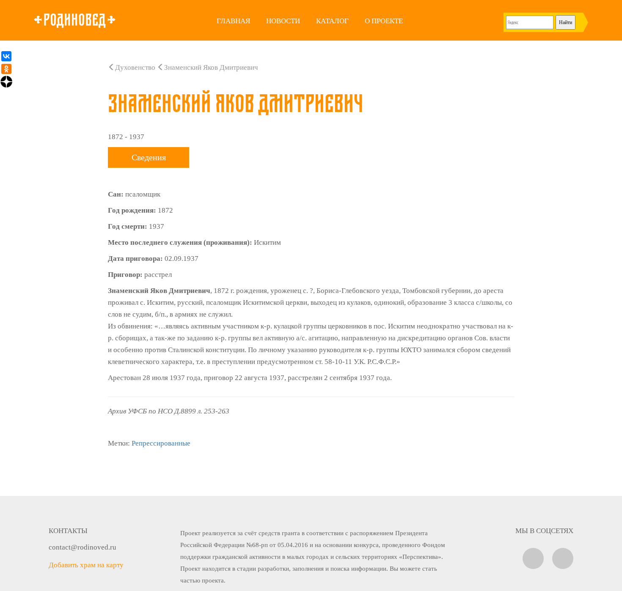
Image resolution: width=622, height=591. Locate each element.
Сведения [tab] (149, 157)
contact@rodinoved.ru (82, 547)
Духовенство (135, 67)
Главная (233, 21)
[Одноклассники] (6, 69)
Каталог (332, 21)
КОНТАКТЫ (68, 530)
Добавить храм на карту (86, 565)
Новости (283, 21)
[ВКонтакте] (6, 56)
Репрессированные (161, 443)
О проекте (384, 21)
